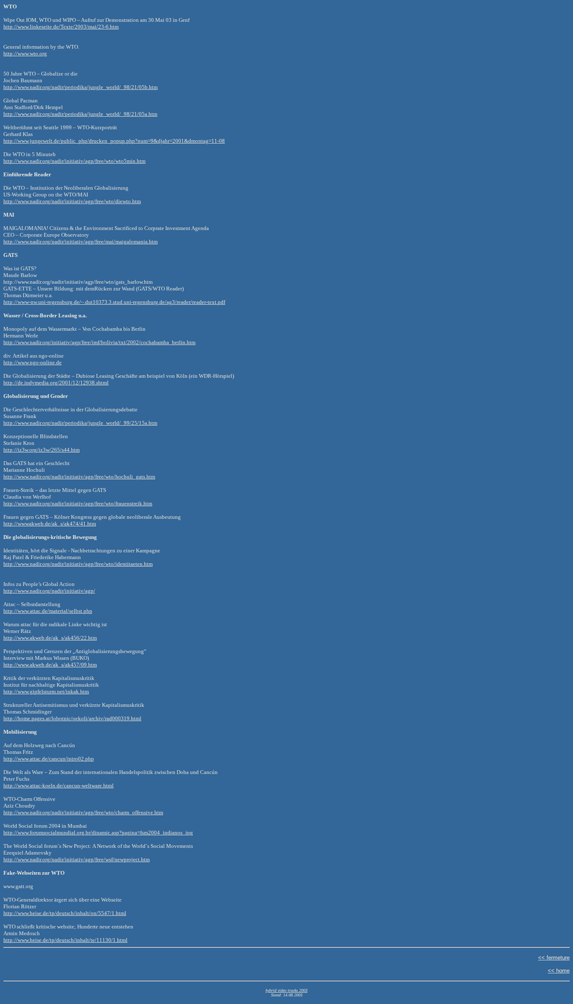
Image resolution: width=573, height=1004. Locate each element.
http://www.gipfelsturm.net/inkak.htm (46, 691)
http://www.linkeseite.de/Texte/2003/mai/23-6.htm (61, 27)
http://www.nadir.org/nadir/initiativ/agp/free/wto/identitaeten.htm (78, 564)
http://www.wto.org (25, 53)
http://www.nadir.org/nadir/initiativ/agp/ (49, 591)
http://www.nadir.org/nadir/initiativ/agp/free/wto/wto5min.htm (74, 161)
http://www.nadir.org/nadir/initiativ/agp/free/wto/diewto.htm (72, 201)
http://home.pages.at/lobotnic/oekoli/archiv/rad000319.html (72, 718)
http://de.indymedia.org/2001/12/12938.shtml (56, 382)
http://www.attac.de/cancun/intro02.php (48, 759)
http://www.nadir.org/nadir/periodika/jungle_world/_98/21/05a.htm (80, 114)
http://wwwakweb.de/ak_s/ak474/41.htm (49, 523)
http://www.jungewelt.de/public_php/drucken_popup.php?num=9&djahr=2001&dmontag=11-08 (114, 141)
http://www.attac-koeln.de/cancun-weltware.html (58, 785)
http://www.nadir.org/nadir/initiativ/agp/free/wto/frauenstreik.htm (77, 503)
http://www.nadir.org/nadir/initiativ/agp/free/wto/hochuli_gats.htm (79, 476)
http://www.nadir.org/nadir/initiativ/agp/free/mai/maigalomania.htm (80, 241)
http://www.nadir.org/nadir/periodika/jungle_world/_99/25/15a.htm (80, 423)
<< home (559, 970)
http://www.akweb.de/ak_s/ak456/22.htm (50, 638)
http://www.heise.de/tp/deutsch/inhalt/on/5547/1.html (64, 913)
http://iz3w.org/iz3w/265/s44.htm (41, 450)
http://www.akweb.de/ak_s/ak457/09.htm (50, 664)
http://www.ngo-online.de (32, 362)
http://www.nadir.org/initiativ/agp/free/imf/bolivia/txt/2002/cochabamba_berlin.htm (99, 342)
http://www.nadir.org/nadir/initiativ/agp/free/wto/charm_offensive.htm (83, 812)
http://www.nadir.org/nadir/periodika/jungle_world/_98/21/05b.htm (80, 87)
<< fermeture (554, 957)
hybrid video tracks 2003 (286, 990)
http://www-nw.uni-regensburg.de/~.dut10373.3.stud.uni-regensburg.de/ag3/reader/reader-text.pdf (114, 302)
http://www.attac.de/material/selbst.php (47, 611)
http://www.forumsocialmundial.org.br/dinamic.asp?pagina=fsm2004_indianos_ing (98, 832)
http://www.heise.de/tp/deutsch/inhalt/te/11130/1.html (65, 940)
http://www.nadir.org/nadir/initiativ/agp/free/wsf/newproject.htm (76, 859)
